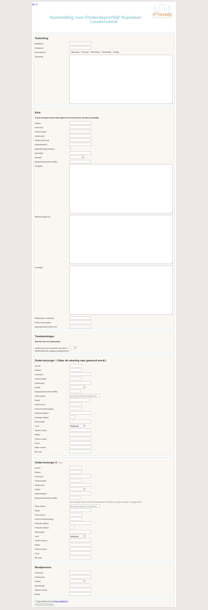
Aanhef (37, 366)
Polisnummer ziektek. (43, 322)
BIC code (38, 452)
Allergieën (39, 166)
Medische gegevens (42, 216)
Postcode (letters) (42, 417)
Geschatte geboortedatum (45, 149)
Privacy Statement (61, 601)
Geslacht (38, 157)
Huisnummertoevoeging (44, 409)
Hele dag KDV (40, 52)
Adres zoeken (40, 396)
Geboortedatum (41, 144)
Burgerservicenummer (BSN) (46, 161)
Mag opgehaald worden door (46, 326)
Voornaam (39, 127)
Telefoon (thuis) (41, 430)
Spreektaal (39, 153)
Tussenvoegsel (40, 131)
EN (33, 4)
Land (37, 426)
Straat (37, 400)
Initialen (38, 123)
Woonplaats (40, 421)
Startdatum (39, 43)
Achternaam (40, 136)
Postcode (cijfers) (42, 413)
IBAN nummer (40, 447)
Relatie (37, 387)
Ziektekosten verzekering (44, 318)
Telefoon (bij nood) (42, 140)
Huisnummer (40, 404)
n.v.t (60, 462)
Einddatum (39, 48)
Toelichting (39, 56)
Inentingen (39, 267)
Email (37, 443)
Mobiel (37, 434)
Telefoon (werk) (41, 439)
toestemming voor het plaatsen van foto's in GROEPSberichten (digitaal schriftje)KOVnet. (52, 349)
